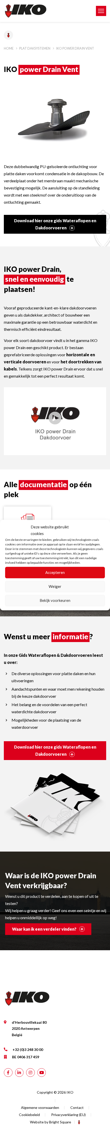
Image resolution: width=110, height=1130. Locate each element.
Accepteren (55, 572)
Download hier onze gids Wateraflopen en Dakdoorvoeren (55, 224)
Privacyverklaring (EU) (68, 1114)
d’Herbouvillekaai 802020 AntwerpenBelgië (29, 1028)
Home (9, 48)
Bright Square (60, 1122)
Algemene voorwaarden (40, 1107)
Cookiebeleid (29, 1114)
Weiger (55, 586)
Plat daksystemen (34, 48)
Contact (77, 1107)
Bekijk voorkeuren (55, 600)
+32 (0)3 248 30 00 (28, 1049)
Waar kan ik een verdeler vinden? (44, 929)
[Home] (46, 11)
